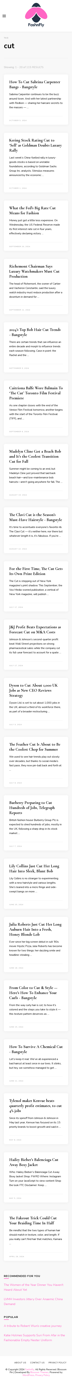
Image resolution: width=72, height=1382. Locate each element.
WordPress (28, 1375)
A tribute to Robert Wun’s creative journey (33, 1326)
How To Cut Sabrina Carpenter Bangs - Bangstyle (34, 84)
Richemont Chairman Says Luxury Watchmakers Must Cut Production (34, 271)
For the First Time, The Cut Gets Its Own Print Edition (36, 571)
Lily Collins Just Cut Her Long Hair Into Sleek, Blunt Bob (34, 869)
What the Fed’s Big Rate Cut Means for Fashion (32, 210)
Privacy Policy (42, 1375)
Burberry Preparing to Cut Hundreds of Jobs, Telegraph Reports (32, 807)
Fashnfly (29, 1369)
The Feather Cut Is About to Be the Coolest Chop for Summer (34, 747)
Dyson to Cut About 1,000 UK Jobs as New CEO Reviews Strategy (33, 690)
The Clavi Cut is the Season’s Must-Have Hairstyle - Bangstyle (35, 517)
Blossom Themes (39, 1372)
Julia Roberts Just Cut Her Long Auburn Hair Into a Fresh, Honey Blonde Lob (35, 929)
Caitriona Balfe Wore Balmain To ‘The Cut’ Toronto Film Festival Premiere (36, 393)
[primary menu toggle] (4, 16)
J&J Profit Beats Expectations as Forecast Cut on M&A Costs (35, 630)
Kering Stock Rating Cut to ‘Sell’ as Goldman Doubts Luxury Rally (35, 145)
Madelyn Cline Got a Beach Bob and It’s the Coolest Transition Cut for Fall (35, 456)
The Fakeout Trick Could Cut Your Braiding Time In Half (33, 1221)
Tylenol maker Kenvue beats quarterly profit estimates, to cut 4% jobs (35, 1105)
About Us (20, 1362)
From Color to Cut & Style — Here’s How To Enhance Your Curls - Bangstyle (33, 992)
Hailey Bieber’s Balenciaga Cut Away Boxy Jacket (33, 1162)
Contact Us (37, 1362)
